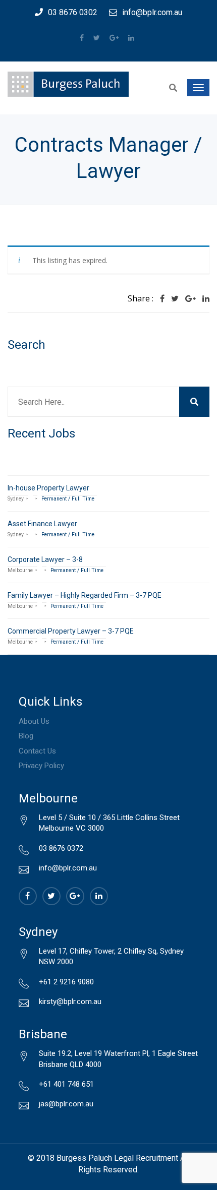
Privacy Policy (41, 765)
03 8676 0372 (61, 848)
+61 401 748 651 (66, 1084)
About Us (34, 721)
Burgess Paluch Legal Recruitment (117, 1158)
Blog (26, 735)
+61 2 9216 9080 (66, 981)
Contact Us (37, 751)
